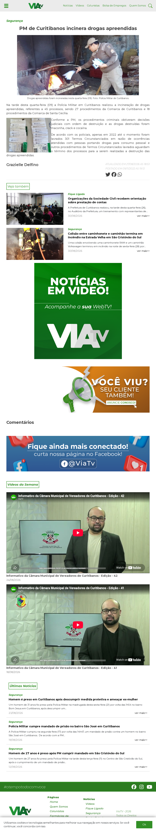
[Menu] (6, 5)
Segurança (14, 21)
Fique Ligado (76, 194)
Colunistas (93, 5)
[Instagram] (140, 787)
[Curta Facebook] (78, 453)
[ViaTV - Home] (24, 812)
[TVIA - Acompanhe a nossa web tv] (78, 311)
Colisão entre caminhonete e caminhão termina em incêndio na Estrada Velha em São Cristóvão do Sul (105, 235)
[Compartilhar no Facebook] (113, 175)
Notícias (68, 5)
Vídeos (80, 5)
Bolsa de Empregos (114, 5)
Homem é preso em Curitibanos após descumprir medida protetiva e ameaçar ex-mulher (73, 699)
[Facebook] (132, 787)
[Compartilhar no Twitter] (107, 175)
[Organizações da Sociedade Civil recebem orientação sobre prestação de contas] (34, 208)
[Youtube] (148, 787)
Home (54, 801)
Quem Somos (137, 5)
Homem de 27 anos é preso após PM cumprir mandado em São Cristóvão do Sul (66, 753)
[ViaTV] (35, 5)
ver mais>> (143, 215)
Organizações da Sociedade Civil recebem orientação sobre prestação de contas (107, 200)
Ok (144, 824)
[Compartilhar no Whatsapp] (119, 175)
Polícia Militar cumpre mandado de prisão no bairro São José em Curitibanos (64, 726)
